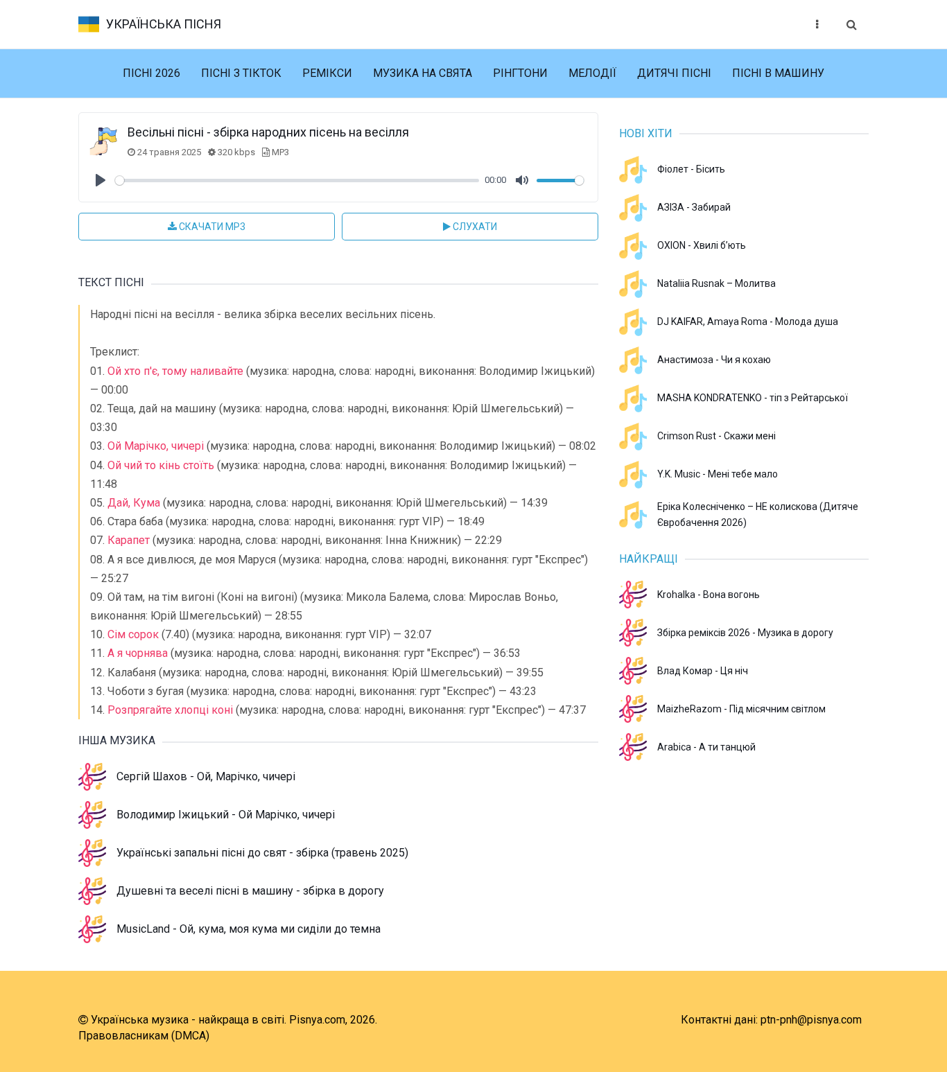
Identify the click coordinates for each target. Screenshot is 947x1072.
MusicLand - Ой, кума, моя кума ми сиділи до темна (248, 928)
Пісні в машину (778, 73)
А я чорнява (137, 653)
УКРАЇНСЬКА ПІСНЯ (163, 24)
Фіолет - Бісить (691, 169)
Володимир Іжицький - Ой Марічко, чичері (225, 814)
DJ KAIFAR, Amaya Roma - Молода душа (747, 321)
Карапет (128, 540)
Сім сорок (133, 634)
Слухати (474, 226)
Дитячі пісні (674, 73)
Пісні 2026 (151, 73)
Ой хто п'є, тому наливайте (175, 371)
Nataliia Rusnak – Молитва (716, 283)
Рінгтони (520, 73)
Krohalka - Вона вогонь (708, 594)
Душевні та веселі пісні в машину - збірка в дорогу (250, 890)
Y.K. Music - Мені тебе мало (717, 474)
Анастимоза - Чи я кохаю (714, 359)
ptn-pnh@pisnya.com (811, 1019)
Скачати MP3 (211, 226)
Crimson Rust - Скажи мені (716, 435)
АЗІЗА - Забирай (694, 207)
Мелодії (592, 73)
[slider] (297, 180)
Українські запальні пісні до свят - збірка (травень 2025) (262, 852)
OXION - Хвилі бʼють (701, 245)
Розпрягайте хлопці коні (170, 710)
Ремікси (327, 73)
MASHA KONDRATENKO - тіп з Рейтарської (752, 397)
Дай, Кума (133, 502)
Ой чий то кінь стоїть (160, 465)
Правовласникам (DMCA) (143, 1035)
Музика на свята (422, 73)
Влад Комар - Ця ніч (702, 670)
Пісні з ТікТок (241, 73)
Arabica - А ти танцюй (706, 747)
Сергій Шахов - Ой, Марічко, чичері (205, 776)
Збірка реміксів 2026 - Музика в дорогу (745, 632)
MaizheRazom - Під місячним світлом (741, 708)
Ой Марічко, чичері (155, 445)
